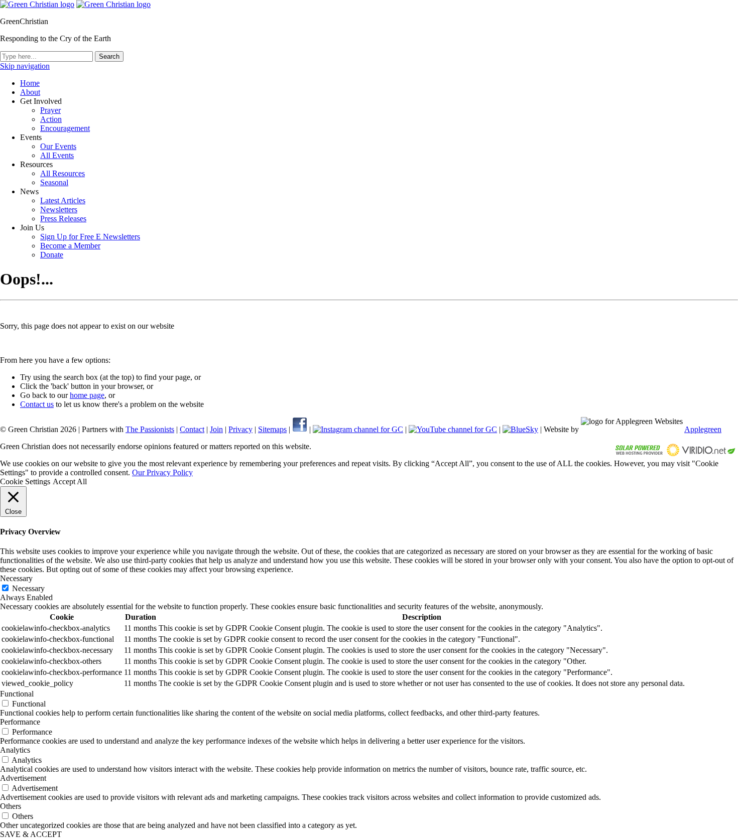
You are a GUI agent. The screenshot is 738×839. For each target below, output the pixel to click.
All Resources (62, 173)
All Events (57, 155)
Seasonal (54, 182)
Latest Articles (62, 200)
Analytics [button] (15, 750)
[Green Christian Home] (37, 4)
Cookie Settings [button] (25, 481)
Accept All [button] (70, 481)
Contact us (37, 404)
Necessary (28, 588)
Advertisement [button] (23, 778)
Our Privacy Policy (162, 472)
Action (51, 119)
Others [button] (10, 806)
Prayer (50, 110)
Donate (51, 254)
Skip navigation (25, 66)
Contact (192, 429)
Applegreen (702, 429)
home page (87, 395)
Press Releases (63, 218)
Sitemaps (272, 429)
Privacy (240, 429)
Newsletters (58, 209)
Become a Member (70, 245)
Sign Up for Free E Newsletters (90, 236)
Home (30, 83)
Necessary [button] (16, 578)
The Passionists (150, 429)
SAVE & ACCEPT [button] (31, 834)
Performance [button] (20, 722)
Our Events (58, 146)
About (30, 92)
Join (216, 429)
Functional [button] (17, 693)
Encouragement (65, 128)
